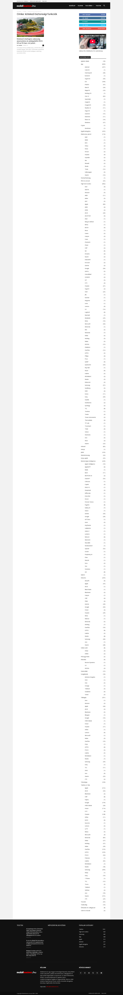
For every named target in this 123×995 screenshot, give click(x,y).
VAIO (86, 770)
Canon (86, 233)
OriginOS (87, 102)
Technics (87, 411)
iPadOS (87, 84)
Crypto (83, 125)
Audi (86, 137)
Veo (86, 566)
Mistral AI (87, 540)
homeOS (87, 76)
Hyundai (87, 157)
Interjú (83, 449)
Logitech (87, 312)
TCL (86, 408)
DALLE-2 (87, 487)
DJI (86, 251)
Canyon (87, 236)
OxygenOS (88, 105)
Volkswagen (88, 172)
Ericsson (87, 262)
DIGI (86, 680)
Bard (86, 473)
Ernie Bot (87, 496)
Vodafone (87, 691)
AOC (86, 201)
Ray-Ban (87, 367)
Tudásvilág (84, 905)
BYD (86, 143)
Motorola (87, 327)
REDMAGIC (88, 376)
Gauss (86, 510)
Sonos (86, 394)
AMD (86, 195)
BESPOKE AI (88, 475)
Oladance (87, 347)
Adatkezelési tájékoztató (35, 1)
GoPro (87, 271)
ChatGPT (87, 478)
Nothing (87, 338)
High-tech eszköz (86, 184)
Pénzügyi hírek (85, 656)
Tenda (87, 414)
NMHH (83, 575)
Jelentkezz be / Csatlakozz (22, 1)
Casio (86, 239)
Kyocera (87, 823)
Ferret (87, 499)
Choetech (87, 242)
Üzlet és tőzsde (85, 910)
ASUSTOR (88, 216)
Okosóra (83, 578)
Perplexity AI (88, 554)
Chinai (86, 651)
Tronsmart (88, 426)
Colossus (87, 481)
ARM (86, 207)
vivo (86, 437)
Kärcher (87, 297)
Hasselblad (88, 274)
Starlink (87, 400)
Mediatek (87, 318)
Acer (86, 186)
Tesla (86, 169)
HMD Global (88, 721)
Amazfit (87, 581)
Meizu (86, 832)
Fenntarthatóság (86, 178)
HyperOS (87, 78)
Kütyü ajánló (84, 458)
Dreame (87, 254)
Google (87, 268)
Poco (86, 359)
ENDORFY (88, 259)
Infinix (86, 729)
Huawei (87, 154)
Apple (86, 204)
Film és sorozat (85, 181)
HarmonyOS (88, 73)
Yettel (86, 694)
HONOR (87, 277)
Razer (86, 370)
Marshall (87, 315)
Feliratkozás (101, 28)
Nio (86, 160)
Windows (87, 122)
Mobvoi (87, 618)
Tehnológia (84, 782)
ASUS (86, 213)
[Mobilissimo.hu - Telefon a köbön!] (26, 972)
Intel (86, 292)
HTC (86, 283)
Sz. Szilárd (19, 45)
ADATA (87, 189)
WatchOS (87, 116)
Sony (86, 397)
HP (86, 280)
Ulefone (87, 890)
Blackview (87, 592)
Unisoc (87, 432)
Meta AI (87, 537)
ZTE (86, 779)
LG (85, 309)
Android (87, 67)
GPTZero (87, 519)
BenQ (86, 224)
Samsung (87, 385)
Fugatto (87, 505)
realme (87, 373)
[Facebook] (80, 973)
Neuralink (87, 543)
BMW (86, 140)
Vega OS (87, 111)
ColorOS (87, 70)
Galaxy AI (87, 508)
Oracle (87, 551)
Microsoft (87, 324)
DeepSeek (88, 490)
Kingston (87, 300)
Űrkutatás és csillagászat (88, 907)
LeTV (86, 829)
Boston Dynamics (90, 662)
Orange (87, 686)
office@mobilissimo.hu (52, 986)
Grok (86, 522)
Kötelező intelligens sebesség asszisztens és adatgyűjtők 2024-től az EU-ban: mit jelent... (30, 41)
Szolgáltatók (84, 674)
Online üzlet (84, 648)
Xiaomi (87, 175)
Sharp (86, 872)
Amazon (87, 192)
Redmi (87, 379)
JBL (86, 294)
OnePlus (87, 350)
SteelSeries (88, 402)
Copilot (87, 484)
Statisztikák (84, 671)
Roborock (87, 382)
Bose (86, 230)
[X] (97, 973)
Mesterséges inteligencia (88, 461)
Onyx (86, 744)
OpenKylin (88, 99)
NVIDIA (87, 344)
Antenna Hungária (90, 677)
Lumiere (87, 534)
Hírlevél (83, 446)
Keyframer (88, 525)
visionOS (87, 114)
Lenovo (87, 306)
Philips (87, 356)
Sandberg (87, 388)
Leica (86, 303)
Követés (103, 18)
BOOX (86, 227)
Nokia (86, 335)
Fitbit (86, 601)
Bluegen (87, 715)
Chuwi (86, 245)
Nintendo (87, 332)
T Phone (87, 878)
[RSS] (93, 973)
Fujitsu (87, 799)
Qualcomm (88, 365)
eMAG (86, 653)
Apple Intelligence (90, 464)
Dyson (87, 257)
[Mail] (89, 973)
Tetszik (103, 14)
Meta (86, 321)
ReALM (87, 560)
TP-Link (87, 423)
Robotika (83, 659)
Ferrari (87, 151)
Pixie (86, 557)
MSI (86, 329)
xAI (86, 572)
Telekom (87, 689)
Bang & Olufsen (89, 222)
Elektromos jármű (86, 134)
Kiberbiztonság (85, 455)
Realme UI (88, 108)
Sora (86, 563)
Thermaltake (88, 420)
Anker (86, 198)
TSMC (86, 429)
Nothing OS (88, 93)
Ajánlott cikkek (85, 61)
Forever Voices (89, 502)
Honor (87, 610)
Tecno (86, 884)
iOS (86, 81)
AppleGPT (88, 467)
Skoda (86, 166)
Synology (87, 405)
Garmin (87, 265)
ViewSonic (88, 435)
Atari (86, 219)
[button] (104, 6)
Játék (82, 452)
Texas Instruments (90, 417)
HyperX (87, 289)
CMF (86, 248)
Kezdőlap (72, 5)
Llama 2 (87, 531)
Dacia (86, 149)
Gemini (87, 513)
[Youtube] (101, 973)
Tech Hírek (88, 5)
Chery (86, 146)
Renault (87, 163)
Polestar (87, 858)
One (86, 683)
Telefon (80, 5)
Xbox (86, 440)
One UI (87, 96)
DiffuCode (88, 493)
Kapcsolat (44, 1)
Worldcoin (88, 128)
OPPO (87, 353)
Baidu (86, 470)
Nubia (86, 341)
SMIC (86, 391)
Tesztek (98, 5)
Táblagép (83, 697)
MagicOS (87, 90)
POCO (86, 750)
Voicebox (87, 569)
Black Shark (88, 589)
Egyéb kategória (85, 131)
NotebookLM (88, 545)
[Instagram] (84, 973)
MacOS (87, 87)
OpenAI (87, 548)
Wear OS (87, 119)
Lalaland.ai (88, 528)
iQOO (86, 820)
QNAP (86, 362)
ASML (86, 210)
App (82, 64)
